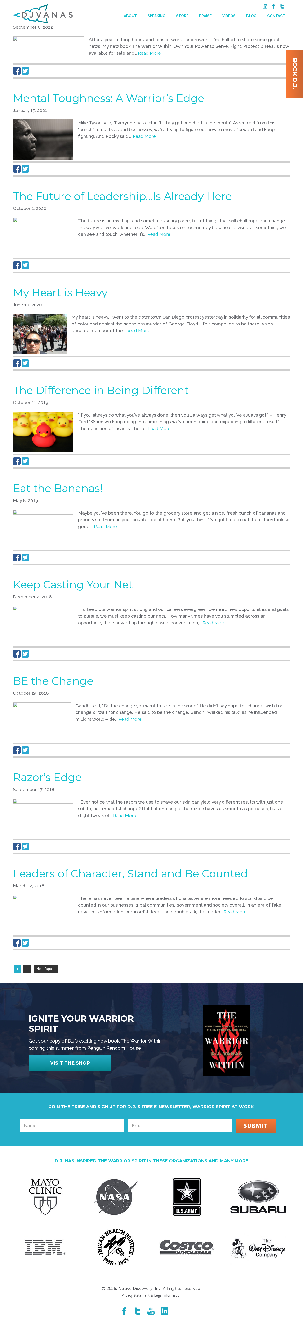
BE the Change (53, 680)
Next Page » (45, 969)
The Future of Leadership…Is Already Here (122, 196)
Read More (149, 53)
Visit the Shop (70, 1063)
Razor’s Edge (47, 777)
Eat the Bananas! (58, 488)
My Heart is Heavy (60, 292)
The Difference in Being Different (101, 390)
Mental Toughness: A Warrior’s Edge (108, 98)
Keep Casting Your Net (73, 584)
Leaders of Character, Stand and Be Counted (130, 873)
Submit (256, 1125)
